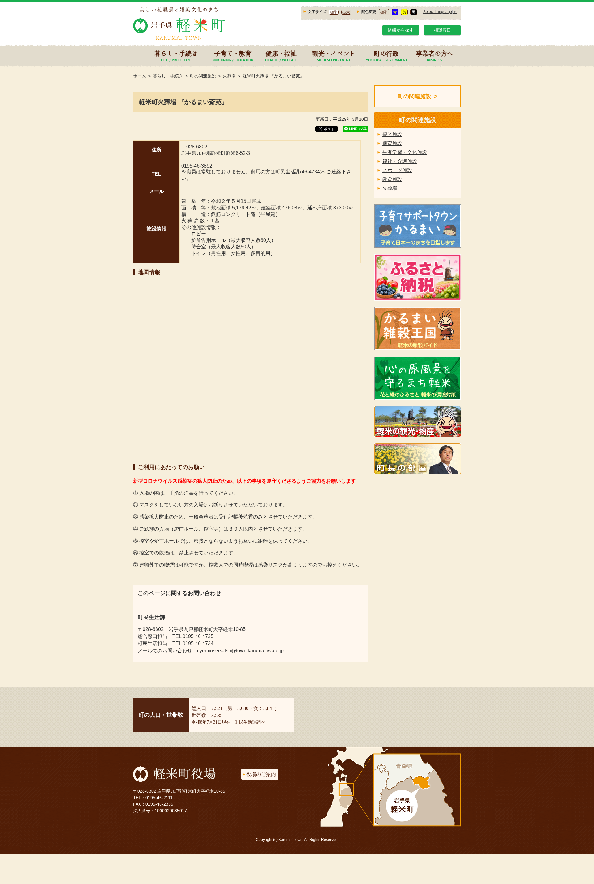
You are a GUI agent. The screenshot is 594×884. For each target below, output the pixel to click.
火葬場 (229, 75)
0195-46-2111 (159, 797)
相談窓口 (442, 30)
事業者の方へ (434, 53)
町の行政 (386, 53)
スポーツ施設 (397, 170)
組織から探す (401, 30)
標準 (334, 12)
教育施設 (392, 179)
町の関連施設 (203, 75)
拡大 (346, 12)
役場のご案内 (261, 774)
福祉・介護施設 (399, 161)
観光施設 (392, 134)
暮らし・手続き (176, 53)
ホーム (139, 75)
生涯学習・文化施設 (404, 152)
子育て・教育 (233, 53)
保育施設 (392, 143)
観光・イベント (333, 53)
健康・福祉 (281, 53)
